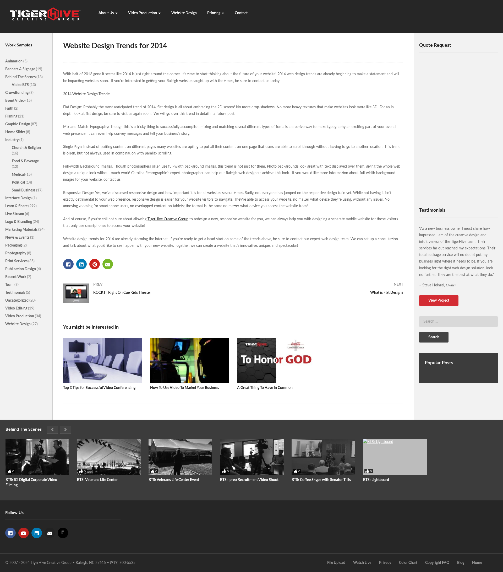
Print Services (16, 261)
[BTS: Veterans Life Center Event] (180, 457)
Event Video (15, 101)
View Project (438, 300)
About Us (106, 13)
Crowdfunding (17, 93)
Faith (9, 108)
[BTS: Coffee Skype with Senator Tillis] (323, 457)
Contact (241, 13)
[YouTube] (23, 533)
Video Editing (16, 308)
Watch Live (362, 563)
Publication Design (21, 269)
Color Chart (408, 563)
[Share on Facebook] (68, 264)
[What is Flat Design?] (320, 290)
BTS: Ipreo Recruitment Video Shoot (249, 480)
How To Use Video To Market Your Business (184, 388)
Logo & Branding (19, 222)
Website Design (184, 13)
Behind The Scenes (20, 77)
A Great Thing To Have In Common (265, 388)
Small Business (24, 190)
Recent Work (16, 277)
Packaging (14, 245)
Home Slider (15, 132)
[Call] (63, 533)
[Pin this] (94, 264)
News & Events (17, 237)
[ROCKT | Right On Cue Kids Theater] (145, 293)
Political (19, 182)
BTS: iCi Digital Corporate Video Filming (31, 482)
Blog (460, 563)
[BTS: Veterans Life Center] (109, 457)
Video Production (142, 13)
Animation (14, 61)
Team (9, 285)
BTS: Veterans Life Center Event (174, 480)
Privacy (385, 563)
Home (477, 563)
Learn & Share (16, 206)
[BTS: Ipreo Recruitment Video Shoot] (252, 457)
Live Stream (15, 214)
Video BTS (21, 85)
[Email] (50, 533)
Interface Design (18, 198)
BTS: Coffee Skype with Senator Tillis (321, 480)
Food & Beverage (25, 161)
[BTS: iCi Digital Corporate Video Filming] (37, 457)
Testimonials (15, 293)
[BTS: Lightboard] (395, 457)
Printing (213, 13)
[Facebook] (10, 533)
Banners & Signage (20, 69)
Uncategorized (17, 300)
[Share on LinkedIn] (81, 264)
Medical (18, 175)
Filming (11, 116)
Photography (16, 253)
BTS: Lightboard (376, 480)
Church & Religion (26, 148)
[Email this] (107, 264)
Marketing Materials (21, 230)
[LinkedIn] (36, 533)
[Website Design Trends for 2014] (102, 360)
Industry (12, 140)
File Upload (336, 563)
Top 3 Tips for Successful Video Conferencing (99, 388)
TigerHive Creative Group (167, 219)
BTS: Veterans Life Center (97, 480)
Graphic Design (18, 124)
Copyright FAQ (437, 563)
